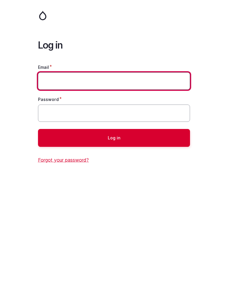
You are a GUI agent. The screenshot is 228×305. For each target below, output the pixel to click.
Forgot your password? (63, 160)
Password (48, 99)
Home (114, 15)
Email (43, 67)
